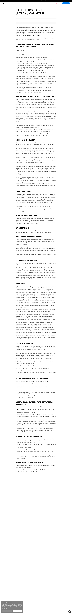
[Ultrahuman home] (3, 3)
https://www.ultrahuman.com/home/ (42, 171)
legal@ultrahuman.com (25, 467)
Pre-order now (66, 3)
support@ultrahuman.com (22, 173)
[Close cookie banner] (21, 602)
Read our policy (4, 608)
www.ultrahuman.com (22, 30)
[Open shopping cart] (60, 3)
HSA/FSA (42, 3)
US (57, 3)
